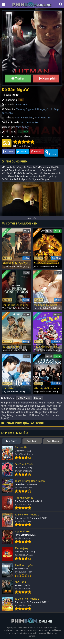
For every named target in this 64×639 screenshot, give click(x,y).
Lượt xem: (10, 136)
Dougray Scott (45, 109)
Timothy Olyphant (26, 109)
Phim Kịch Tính (43, 117)
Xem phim (50, 78)
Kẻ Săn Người (23, 398)
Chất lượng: (11, 99)
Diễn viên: (10, 109)
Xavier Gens (22, 104)
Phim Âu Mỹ (22, 126)
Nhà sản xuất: (12, 122)
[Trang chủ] (32, 4)
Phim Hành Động (24, 117)
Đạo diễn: (9, 104)
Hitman (38, 398)
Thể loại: (9, 117)
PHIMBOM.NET (29, 630)
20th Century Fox (29, 122)
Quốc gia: (9, 126)
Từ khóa (8, 398)
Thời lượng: (10, 131)
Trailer (19, 78)
